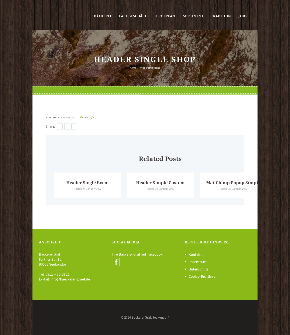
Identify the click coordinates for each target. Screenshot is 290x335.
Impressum (197, 261)
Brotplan (165, 16)
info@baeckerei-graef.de (70, 279)
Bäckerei (102, 16)
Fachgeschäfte (134, 16)
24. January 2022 (65, 117)
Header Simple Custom (160, 182)
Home (133, 67)
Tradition (221, 16)
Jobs (243, 16)
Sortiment (193, 16)
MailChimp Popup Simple (233, 182)
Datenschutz (198, 269)
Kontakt (195, 254)
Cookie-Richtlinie (202, 276)
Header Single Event (87, 182)
